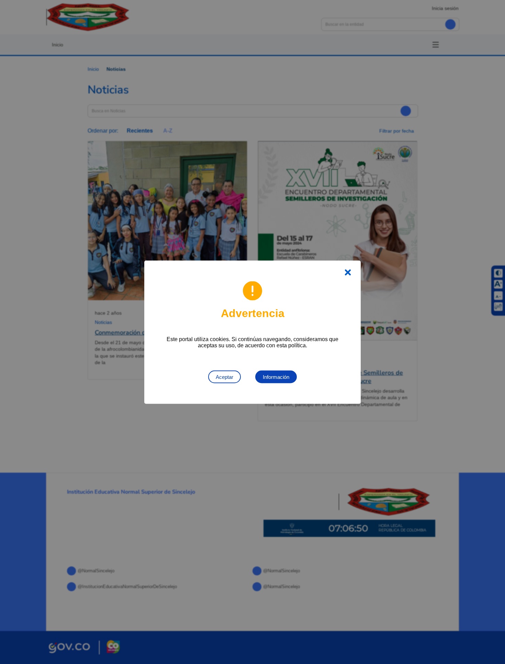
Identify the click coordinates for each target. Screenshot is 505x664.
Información (276, 377)
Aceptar (224, 377)
